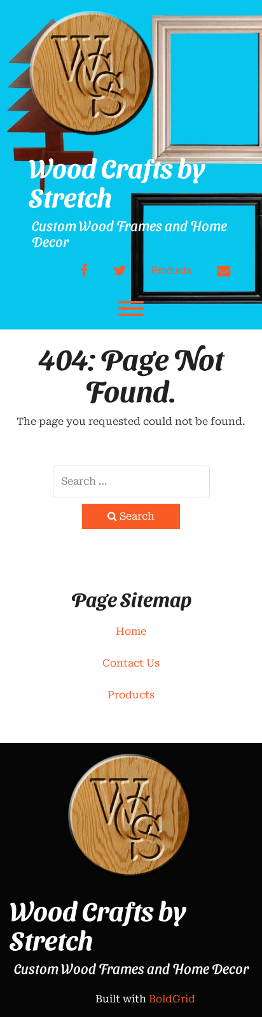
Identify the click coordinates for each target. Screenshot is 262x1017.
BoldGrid (172, 999)
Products (171, 271)
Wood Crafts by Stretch (117, 182)
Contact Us (131, 663)
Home (131, 631)
